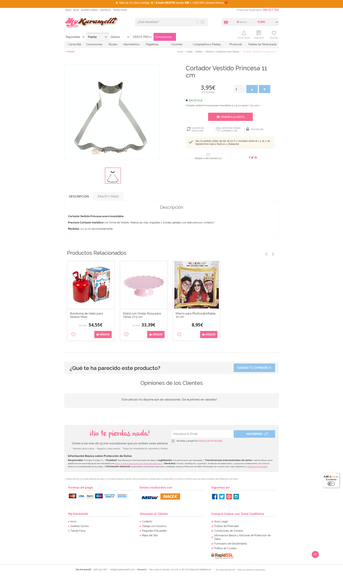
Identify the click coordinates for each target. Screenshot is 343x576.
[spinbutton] (239, 89)
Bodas (113, 44)
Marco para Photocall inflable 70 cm (196, 315)
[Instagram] (236, 496)
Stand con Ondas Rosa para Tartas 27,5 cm (142, 315)
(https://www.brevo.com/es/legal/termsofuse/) (138, 463)
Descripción (79, 196)
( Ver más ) (254, 105)
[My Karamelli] (91, 22)
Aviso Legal (221, 521)
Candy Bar (74, 44)
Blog (76, 10)
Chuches (176, 44)
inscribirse (254, 434)
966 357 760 (271, 10)
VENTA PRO (141, 37)
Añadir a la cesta (232, 117)
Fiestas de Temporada (262, 44)
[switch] (331, 484)
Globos (115, 37)
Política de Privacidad (210, 441)
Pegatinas (152, 44)
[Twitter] (222, 496)
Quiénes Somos (89, 10)
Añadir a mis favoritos (208, 158)
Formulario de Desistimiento (230, 543)
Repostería (73, 37)
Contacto (105, 10)
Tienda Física (120, 10)
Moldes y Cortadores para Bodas (222, 51)
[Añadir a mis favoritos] (73, 334)
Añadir (104, 334)
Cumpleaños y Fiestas (207, 44)
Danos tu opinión (252, 368)
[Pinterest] (229, 496)
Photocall (236, 44)
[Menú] (337, 474)
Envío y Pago (108, 196)
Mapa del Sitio (150, 535)
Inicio (68, 10)
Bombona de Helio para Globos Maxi (86, 315)
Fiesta (92, 37)
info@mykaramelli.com (122, 569)
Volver (71, 51)
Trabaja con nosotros (154, 526)
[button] (252, 89)
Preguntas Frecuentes (154, 530)
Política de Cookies (225, 548)
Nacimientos (131, 44)
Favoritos (274, 37)
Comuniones (163, 37)
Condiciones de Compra (228, 530)
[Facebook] (215, 496)
